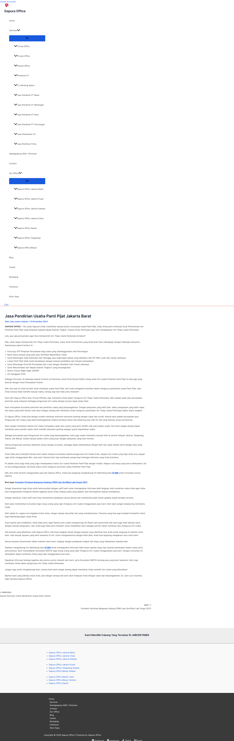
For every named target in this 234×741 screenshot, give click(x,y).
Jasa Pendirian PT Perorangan (31, 124)
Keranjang (13, 277)
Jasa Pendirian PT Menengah (30, 105)
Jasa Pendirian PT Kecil (28, 114)
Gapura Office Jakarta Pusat (30, 199)
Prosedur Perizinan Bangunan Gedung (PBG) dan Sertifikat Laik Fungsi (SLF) (51, 482)
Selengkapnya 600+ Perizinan (23, 153)
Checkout (13, 286)
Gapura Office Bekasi (27, 247)
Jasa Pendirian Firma (26, 144)
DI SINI (115, 473)
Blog (11, 257)
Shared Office (23, 66)
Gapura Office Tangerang (28, 238)
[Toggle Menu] (27, 38)
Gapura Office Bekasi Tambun (62, 680)
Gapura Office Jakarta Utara (30, 218)
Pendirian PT (23, 75)
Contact (13, 163)
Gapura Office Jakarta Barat (30, 189)
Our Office (14, 173)
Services (13, 30)
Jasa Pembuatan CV (26, 134)
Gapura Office (15, 11)
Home (12, 20)
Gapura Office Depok (27, 228)
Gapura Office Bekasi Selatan (62, 671)
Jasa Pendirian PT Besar (28, 95)
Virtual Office (23, 46)
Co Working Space (25, 85)
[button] (18, 30)
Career (12, 267)
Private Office (23, 56)
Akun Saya (14, 296)
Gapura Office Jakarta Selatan (31, 208)
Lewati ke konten (8, 1)
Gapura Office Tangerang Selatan (64, 668)
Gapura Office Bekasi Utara (61, 677)
